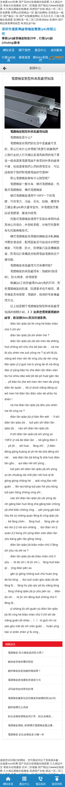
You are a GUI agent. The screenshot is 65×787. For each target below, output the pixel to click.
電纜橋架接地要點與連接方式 (24, 680)
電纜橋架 (33, 306)
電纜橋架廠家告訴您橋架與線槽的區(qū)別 (32, 698)
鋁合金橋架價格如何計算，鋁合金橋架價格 (32, 716)
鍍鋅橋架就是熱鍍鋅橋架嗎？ (24, 670)
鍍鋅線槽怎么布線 (18, 707)
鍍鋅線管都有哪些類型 (20, 661)
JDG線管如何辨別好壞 (20, 689)
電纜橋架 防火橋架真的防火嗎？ (26, 652)
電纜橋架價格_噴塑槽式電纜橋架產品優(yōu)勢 (32, 725)
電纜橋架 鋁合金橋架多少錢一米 (26, 734)
